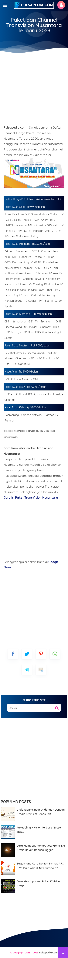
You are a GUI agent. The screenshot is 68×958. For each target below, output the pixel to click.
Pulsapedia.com (48, 952)
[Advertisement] (34, 87)
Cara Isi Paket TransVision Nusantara (31, 497)
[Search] (57, 706)
